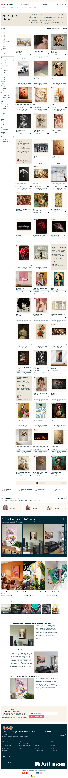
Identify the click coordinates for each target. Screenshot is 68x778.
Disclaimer (26, 770)
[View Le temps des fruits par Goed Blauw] (15, 533)
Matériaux (24, 7)
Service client (38, 741)
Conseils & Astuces (32, 7)
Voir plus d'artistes (61, 498)
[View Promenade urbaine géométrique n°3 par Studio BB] (34, 535)
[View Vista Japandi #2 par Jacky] (51, 533)
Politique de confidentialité (42, 770)
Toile (53, 22)
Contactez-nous (62, 735)
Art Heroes (54, 741)
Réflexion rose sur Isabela (57, 257)
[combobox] (30, 4)
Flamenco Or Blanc (60, 17)
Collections (11, 7)
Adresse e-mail (32, 711)
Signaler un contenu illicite (33, 770)
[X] (13, 756)
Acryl (58, 22)
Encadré (50, 685)
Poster (56, 22)
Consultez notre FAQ (26, 162)
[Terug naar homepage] (7, 4)
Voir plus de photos (59, 518)
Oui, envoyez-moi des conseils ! (36, 716)
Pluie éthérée (26, 150)
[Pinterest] (10, 756)
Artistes (17, 7)
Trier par (64, 28)
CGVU (23, 770)
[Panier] (66, 4)
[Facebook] (11, 756)
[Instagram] (8, 756)
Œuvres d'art (3, 7)
